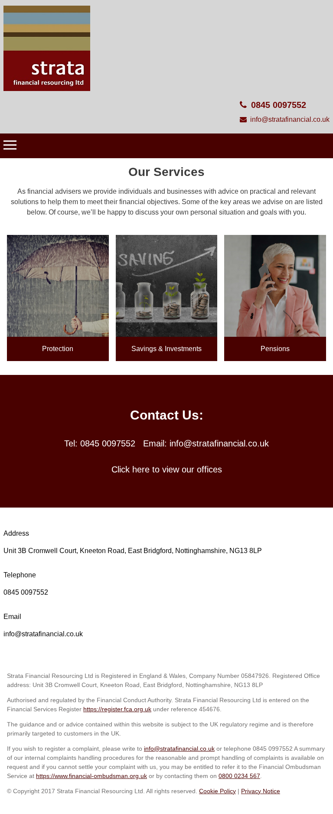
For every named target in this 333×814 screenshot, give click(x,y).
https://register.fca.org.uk (117, 709)
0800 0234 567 (239, 775)
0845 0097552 (278, 105)
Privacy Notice (260, 791)
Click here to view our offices (166, 469)
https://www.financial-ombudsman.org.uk (91, 775)
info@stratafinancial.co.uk (290, 119)
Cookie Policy (217, 791)
